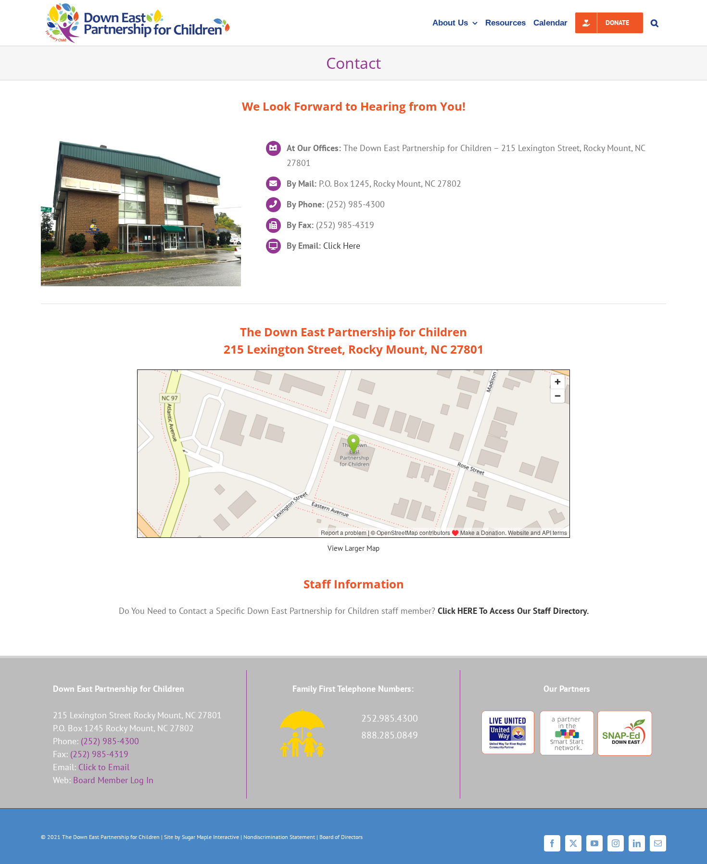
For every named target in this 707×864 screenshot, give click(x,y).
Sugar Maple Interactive (210, 836)
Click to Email (103, 767)
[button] (654, 23)
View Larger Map (353, 548)
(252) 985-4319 (99, 754)
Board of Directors (341, 836)
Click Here (341, 245)
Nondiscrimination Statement (279, 836)
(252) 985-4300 (110, 741)
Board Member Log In (113, 780)
